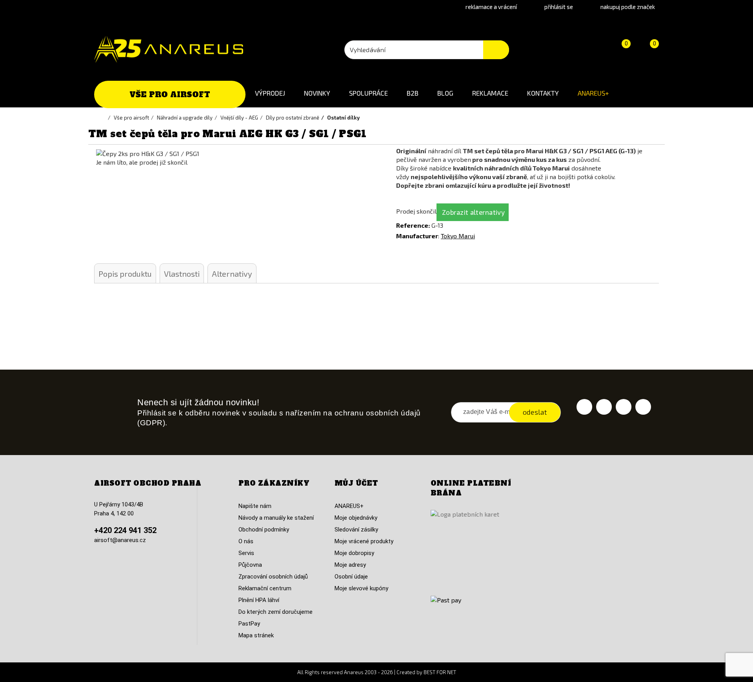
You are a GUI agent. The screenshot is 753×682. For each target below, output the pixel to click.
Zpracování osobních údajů (273, 576)
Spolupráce (368, 93)
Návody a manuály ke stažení (276, 517)
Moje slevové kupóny (361, 588)
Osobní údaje (351, 576)
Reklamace (490, 93)
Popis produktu (125, 273)
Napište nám (254, 506)
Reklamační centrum (264, 588)
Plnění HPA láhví (258, 600)
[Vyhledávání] (496, 49)
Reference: (413, 225)
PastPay (249, 623)
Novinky (317, 93)
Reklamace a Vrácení (491, 6)
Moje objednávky (356, 517)
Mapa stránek (256, 635)
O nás (245, 541)
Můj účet (356, 483)
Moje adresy (350, 564)
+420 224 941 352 (125, 530)
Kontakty (543, 93)
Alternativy (232, 273)
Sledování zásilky (356, 529)
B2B (412, 93)
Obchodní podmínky (263, 529)
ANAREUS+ (593, 93)
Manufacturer (417, 235)
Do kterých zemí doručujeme (275, 611)
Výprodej (270, 93)
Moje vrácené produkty (364, 541)
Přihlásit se (558, 6)
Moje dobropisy (354, 553)
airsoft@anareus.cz (120, 540)
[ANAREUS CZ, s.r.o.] (168, 49)
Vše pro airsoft (169, 94)
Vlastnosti (182, 273)
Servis (246, 553)
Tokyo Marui (458, 235)
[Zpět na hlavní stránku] (104, 117)
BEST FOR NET (440, 672)
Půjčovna (250, 564)
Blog (445, 93)
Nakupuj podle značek (627, 6)
